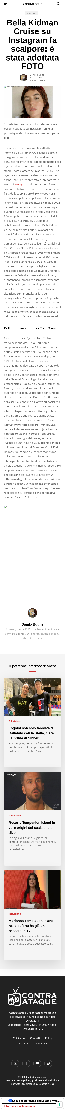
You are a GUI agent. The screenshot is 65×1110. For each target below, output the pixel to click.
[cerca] (57, 3)
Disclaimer (24, 1043)
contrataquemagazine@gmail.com (24, 1080)
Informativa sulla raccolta (19, 1106)
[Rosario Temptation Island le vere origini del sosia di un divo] (32, 819)
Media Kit (41, 1043)
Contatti (35, 1038)
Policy (48, 1038)
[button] (5, 3)
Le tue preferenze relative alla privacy (35, 1100)
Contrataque (32, 3)
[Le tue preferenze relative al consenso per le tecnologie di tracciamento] (59, 1104)
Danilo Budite (37, 74)
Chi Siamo (19, 1038)
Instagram (21, 184)
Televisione (31, 13)
